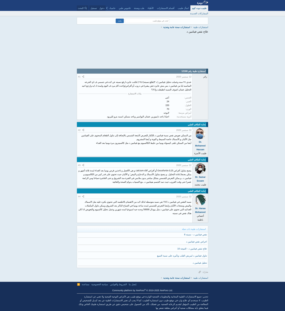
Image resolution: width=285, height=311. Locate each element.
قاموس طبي (125, 8)
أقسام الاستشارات (165, 8)
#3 (79, 165)
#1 (79, 76)
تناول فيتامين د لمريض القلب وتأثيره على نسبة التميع (182, 255)
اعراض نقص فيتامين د (196, 241)
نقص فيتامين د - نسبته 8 (195, 234)
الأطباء (151, 8)
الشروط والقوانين (118, 284)
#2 (79, 130)
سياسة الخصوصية (99, 284)
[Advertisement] (142, 51)
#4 (79, 196)
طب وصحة (139, 8)
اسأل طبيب (183, 8)
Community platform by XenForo (142, 290)
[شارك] (83, 76)
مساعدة (85, 284)
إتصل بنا (132, 284)
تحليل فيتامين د (200, 263)
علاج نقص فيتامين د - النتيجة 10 (192, 248)
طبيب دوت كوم (199, 8)
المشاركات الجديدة (199, 13)
